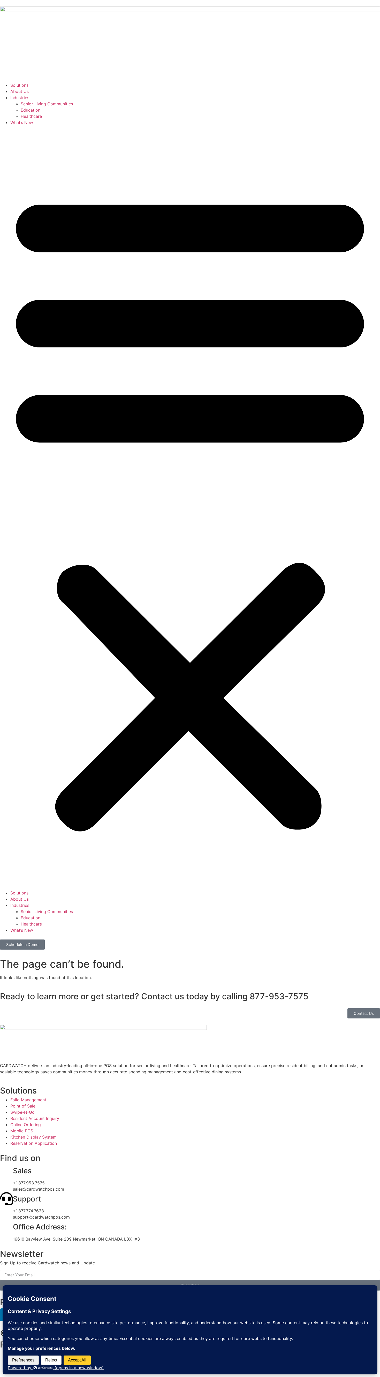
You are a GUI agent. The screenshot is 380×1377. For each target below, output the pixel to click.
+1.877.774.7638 (28, 1210)
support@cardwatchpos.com (41, 1217)
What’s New (21, 122)
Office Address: (40, 1226)
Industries (19, 97)
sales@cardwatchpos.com (38, 1189)
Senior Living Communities (47, 103)
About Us (19, 91)
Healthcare (31, 116)
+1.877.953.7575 (29, 1182)
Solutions (19, 85)
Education (30, 110)
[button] (190, 508)
